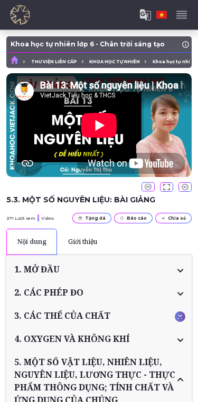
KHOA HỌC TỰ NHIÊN (114, 61)
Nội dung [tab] (31, 241)
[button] (99, 269)
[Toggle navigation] (181, 14)
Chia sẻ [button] (177, 218)
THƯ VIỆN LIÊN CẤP (54, 61)
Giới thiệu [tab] (82, 241)
